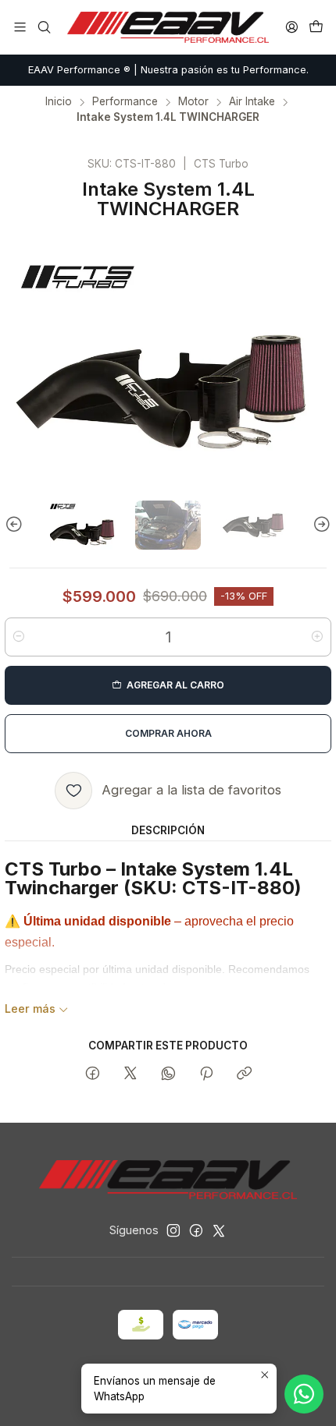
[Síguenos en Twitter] (219, 1230)
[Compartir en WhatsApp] (168, 1074)
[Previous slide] (16, 525)
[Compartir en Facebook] (92, 1074)
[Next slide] (319, 525)
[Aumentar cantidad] (317, 637)
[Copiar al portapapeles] (244, 1074)
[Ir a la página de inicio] (168, 27)
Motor (193, 102)
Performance (125, 102)
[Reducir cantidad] (18, 637)
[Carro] (316, 27)
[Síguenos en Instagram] (173, 1230)
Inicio (58, 102)
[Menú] (19, 27)
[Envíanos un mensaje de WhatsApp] (303, 1394)
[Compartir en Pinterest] (206, 1074)
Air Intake (252, 102)
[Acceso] (291, 27)
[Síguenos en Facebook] (196, 1230)
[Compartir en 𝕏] (130, 1074)
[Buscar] (43, 27)
